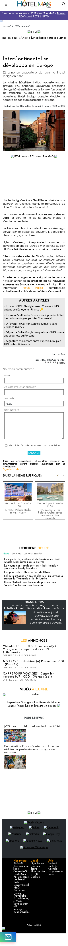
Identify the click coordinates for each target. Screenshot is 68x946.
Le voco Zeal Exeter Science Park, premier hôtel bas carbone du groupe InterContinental (33, 316)
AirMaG (18, 863)
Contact (52, 863)
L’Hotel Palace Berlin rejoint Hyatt (18, 511)
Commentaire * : (13, 410)
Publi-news (34, 718)
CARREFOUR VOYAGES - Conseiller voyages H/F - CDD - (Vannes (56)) (28, 675)
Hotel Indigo (33, 287)
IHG (43, 360)
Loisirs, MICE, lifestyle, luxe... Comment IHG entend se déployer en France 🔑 (31, 308)
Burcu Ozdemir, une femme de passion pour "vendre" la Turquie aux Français (30, 584)
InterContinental (56, 360)
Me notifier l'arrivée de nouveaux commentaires (34, 445)
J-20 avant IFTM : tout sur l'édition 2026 (32, 726)
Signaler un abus (12, 469)
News (6, 553)
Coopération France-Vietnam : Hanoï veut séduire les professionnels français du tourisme (33, 749)
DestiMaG (19, 874)
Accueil (6, 26)
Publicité (53, 866)
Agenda (52, 869)
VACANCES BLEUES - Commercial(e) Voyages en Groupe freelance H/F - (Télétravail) (29, 649)
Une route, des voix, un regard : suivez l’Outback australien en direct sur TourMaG (34, 607)
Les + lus (16, 553)
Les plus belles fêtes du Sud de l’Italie (27, 572)
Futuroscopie (21, 877)
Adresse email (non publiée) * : (20, 387)
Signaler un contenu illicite (37, 866)
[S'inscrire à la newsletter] (8, 937)
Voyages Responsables (21, 910)
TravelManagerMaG (21, 900)
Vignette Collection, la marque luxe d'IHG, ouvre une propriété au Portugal (34, 334)
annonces (34, 641)
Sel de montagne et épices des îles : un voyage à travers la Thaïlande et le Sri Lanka (33, 577)
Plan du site (38, 871)
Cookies (35, 877)
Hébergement (22, 26)
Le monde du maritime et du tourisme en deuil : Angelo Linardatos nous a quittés (32, 560)
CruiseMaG (20, 871)
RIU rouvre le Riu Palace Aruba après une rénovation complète (50, 513)
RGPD (34, 874)
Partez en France (19, 892)
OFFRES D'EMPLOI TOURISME (19, 655)
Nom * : (8, 375)
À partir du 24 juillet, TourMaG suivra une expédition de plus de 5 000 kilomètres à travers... (46, 618)
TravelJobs (19, 896)
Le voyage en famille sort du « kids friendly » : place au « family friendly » (32, 567)
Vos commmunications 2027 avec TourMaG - (34, 15)
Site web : (9, 398)
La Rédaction (23, 106)
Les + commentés (33, 553)
